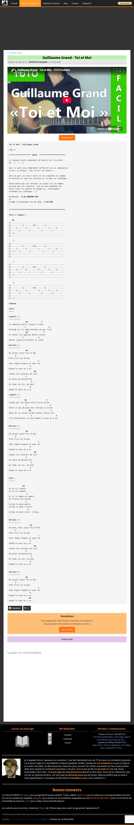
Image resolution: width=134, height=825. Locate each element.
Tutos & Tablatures (30, 3)
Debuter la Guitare (51, 3)
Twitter (67, 742)
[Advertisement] (67, 29)
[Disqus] (67, 688)
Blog (66, 3)
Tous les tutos (14, 52)
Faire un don (67, 629)
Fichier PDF (67, 639)
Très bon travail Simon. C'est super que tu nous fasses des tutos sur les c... (111, 738)
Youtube (67, 735)
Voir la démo (67, 137)
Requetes (86, 3)
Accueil (14, 3)
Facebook (67, 738)
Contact (75, 3)
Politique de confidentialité (62, 819)
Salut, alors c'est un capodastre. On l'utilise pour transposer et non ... (112, 746)
